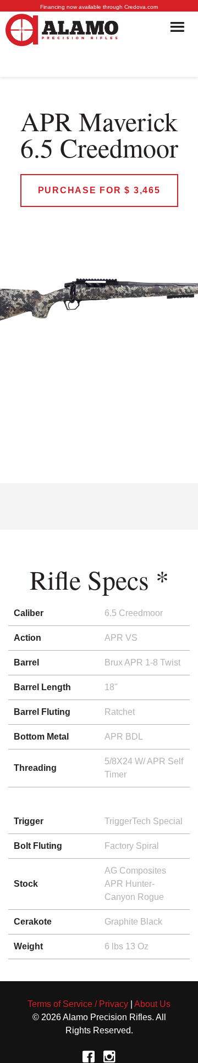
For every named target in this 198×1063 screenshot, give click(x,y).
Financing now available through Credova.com (99, 7)
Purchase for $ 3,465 (99, 190)
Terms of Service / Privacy (78, 1004)
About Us (152, 1004)
